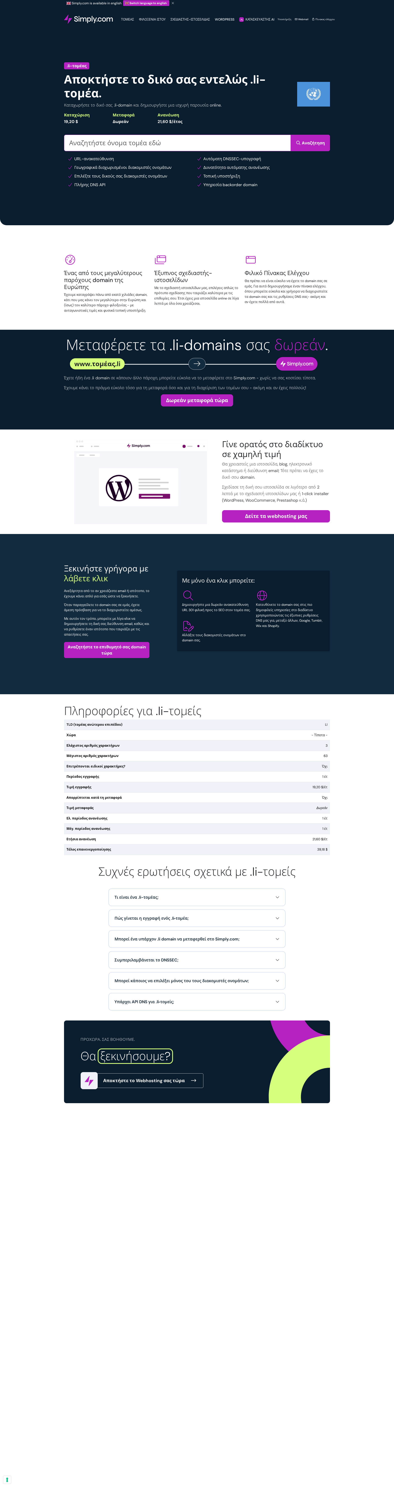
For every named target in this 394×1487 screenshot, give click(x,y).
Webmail (303, 19)
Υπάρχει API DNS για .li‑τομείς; (144, 1001)
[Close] (173, 3)
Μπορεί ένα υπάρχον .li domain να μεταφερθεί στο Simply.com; (177, 939)
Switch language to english (148, 3)
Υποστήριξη (284, 19)
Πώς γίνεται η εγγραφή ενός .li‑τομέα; (152, 918)
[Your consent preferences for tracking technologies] (7, 1480)
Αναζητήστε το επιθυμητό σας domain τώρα (107, 650)
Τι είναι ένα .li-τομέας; (136, 897)
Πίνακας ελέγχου (325, 19)
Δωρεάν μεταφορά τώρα (197, 400)
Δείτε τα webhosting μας (276, 516)
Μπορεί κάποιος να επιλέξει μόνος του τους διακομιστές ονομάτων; (182, 980)
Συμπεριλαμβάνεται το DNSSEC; (146, 960)
